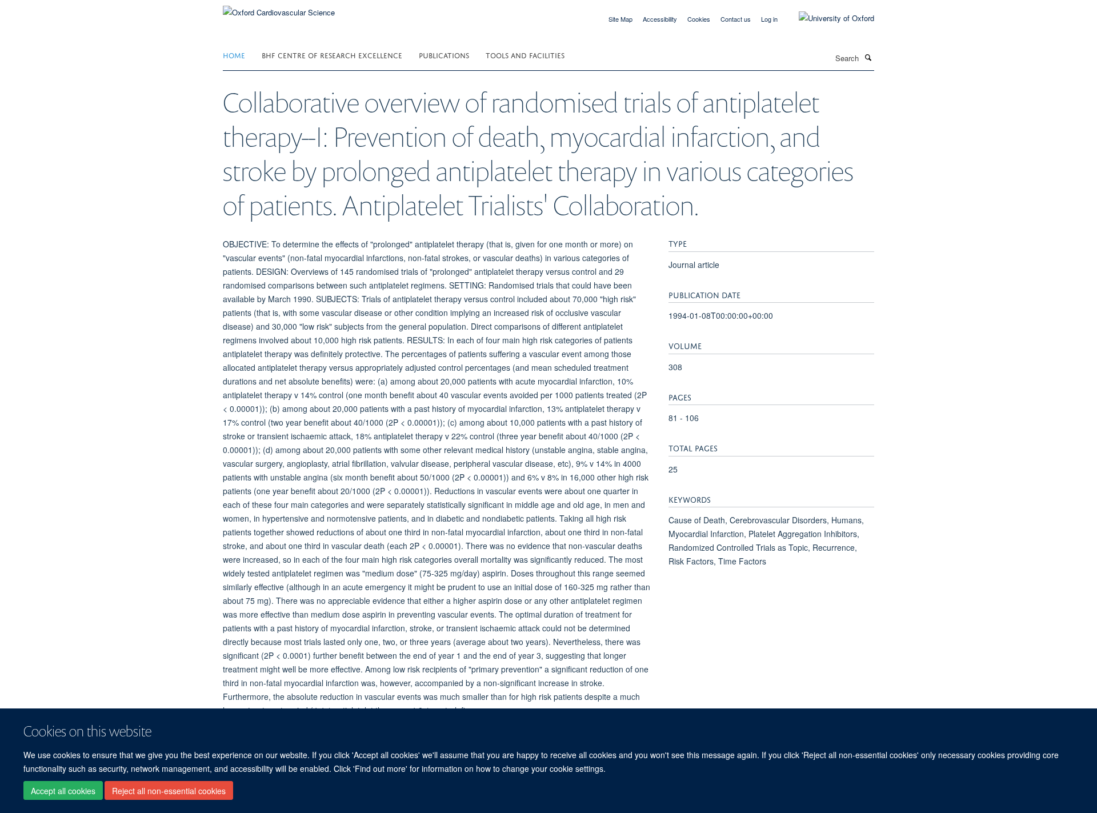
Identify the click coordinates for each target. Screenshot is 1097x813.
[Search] (868, 57)
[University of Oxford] (828, 18)
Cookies (698, 18)
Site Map (620, 18)
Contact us (735, 18)
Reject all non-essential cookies (169, 790)
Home (234, 54)
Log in (769, 18)
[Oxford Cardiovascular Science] (279, 8)
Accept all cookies (63, 790)
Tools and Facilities (525, 54)
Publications (444, 54)
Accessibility (660, 18)
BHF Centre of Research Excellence (332, 54)
